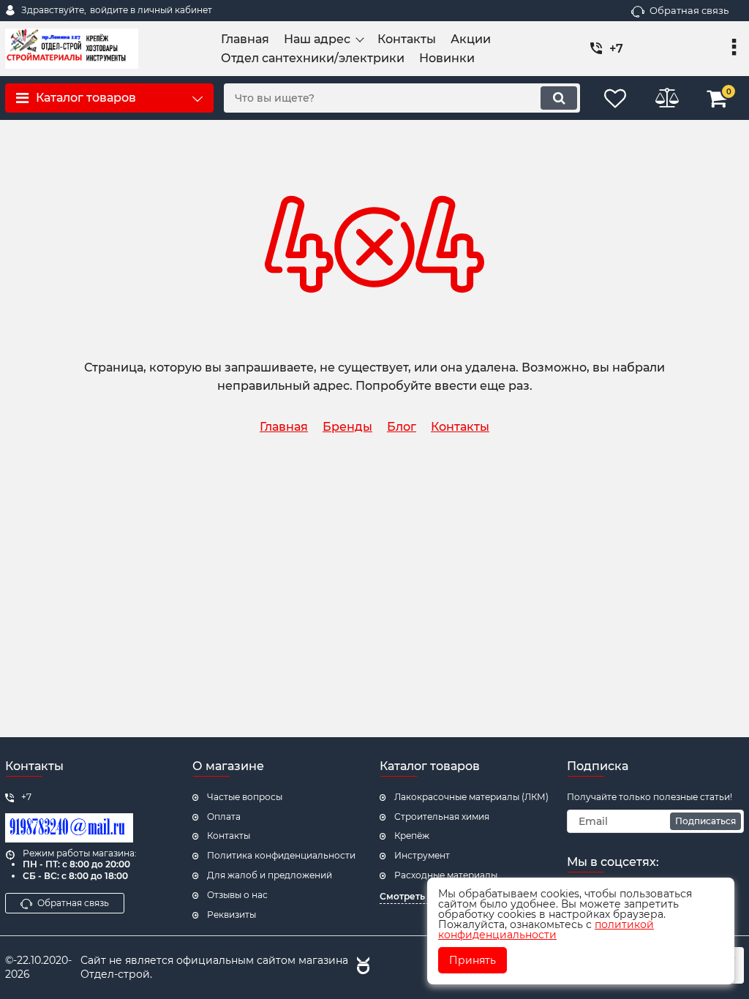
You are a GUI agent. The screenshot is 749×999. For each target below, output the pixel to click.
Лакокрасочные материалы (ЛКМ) (471, 796)
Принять (472, 960)
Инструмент (422, 855)
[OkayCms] (361, 968)
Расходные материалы (445, 875)
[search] (559, 98)
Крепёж (411, 835)
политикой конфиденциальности (546, 929)
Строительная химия (441, 816)
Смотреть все (411, 896)
